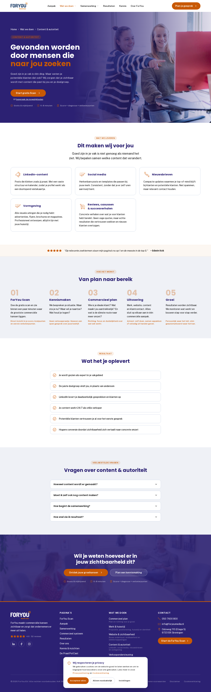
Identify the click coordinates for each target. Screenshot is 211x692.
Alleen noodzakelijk (102, 680)
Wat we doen (67, 6)
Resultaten (109, 6)
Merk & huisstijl (117, 626)
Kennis (122, 6)
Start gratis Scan (26, 93)
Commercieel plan (118, 618)
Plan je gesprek (184, 6)
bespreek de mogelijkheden (29, 99)
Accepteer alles (78, 680)
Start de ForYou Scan (173, 641)
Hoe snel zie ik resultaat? (69, 517)
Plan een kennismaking (128, 572)
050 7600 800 (170, 618)
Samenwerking (88, 6)
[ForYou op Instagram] (29, 644)
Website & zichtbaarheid (122, 634)
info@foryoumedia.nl (173, 624)
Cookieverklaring (100, 673)
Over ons (64, 643)
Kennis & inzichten (69, 648)
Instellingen (124, 680)
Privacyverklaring (81, 673)
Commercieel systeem (71, 633)
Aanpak (51, 6)
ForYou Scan (66, 618)
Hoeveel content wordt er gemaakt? (76, 484)
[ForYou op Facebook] (21, 644)
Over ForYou (137, 6)
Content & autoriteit (119, 644)
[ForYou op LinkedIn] (13, 644)
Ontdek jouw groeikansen (83, 572)
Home (14, 29)
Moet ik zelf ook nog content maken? (76, 495)
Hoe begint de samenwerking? (72, 506)
